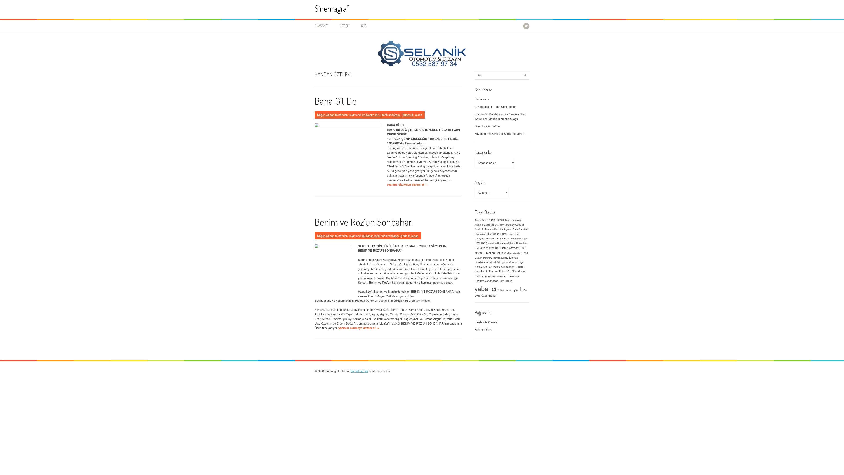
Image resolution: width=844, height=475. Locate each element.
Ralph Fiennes (489, 271)
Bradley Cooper (514, 224)
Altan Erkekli (496, 220)
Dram (396, 115)
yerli (517, 288)
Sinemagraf (332, 8)
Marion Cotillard (496, 253)
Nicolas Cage (516, 262)
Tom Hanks (505, 281)
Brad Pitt (479, 229)
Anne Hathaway (513, 220)
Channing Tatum (483, 234)
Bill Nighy (499, 224)
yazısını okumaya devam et (407, 184)
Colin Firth (514, 234)
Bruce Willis (491, 229)
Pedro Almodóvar (503, 266)
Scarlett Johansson (486, 281)
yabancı (486, 288)
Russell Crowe (495, 276)
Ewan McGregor (519, 238)
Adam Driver (481, 220)
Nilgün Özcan (325, 115)
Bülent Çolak (505, 229)
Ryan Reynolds (511, 276)
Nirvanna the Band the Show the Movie (499, 134)
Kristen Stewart (509, 248)
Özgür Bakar (488, 295)
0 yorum (413, 236)
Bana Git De (336, 101)
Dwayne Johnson (485, 238)
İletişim (344, 26)
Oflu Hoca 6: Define (487, 126)
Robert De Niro (508, 271)
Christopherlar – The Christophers (496, 106)
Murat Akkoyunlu (499, 262)
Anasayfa (321, 26)
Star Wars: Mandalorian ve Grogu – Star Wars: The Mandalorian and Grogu (500, 116)
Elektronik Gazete (486, 322)
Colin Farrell (500, 234)
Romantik (408, 115)
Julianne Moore (489, 248)
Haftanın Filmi (483, 329)
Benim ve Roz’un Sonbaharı (364, 222)
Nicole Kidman (483, 266)
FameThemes (359, 371)
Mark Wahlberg (515, 253)
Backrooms (482, 99)
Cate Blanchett (520, 229)
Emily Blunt (503, 238)
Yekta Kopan (505, 290)
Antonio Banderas (484, 224)
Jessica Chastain (497, 243)
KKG (364, 26)
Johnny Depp (514, 243)
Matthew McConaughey (495, 257)
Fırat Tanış (481, 243)
